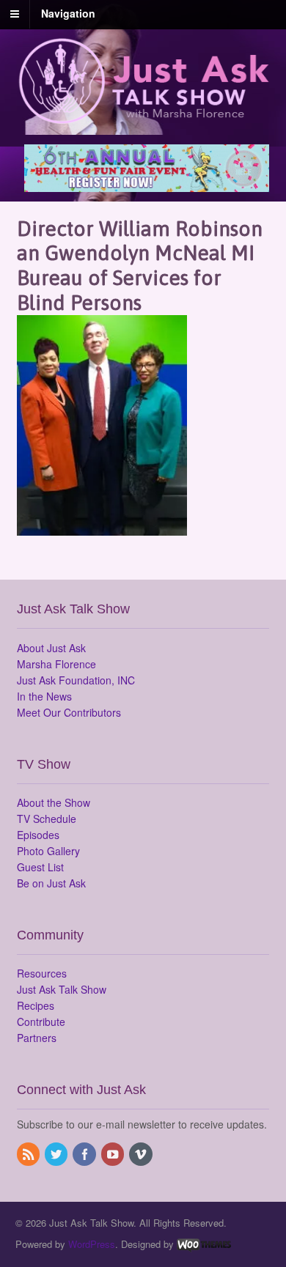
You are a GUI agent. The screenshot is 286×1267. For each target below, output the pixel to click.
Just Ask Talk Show (61, 989)
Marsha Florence (56, 664)
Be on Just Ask (51, 883)
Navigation (68, 13)
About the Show (53, 802)
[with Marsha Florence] (143, 115)
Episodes (38, 834)
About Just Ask (51, 647)
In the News (44, 696)
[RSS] (29, 1155)
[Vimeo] (141, 1155)
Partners (36, 1037)
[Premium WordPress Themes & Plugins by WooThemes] (204, 1244)
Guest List (40, 867)
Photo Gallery (48, 850)
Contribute (41, 1021)
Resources (42, 973)
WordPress (91, 1244)
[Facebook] (85, 1155)
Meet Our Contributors (69, 712)
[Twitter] (57, 1155)
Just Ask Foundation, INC (76, 680)
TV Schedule (46, 818)
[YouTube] (113, 1155)
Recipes (35, 1005)
